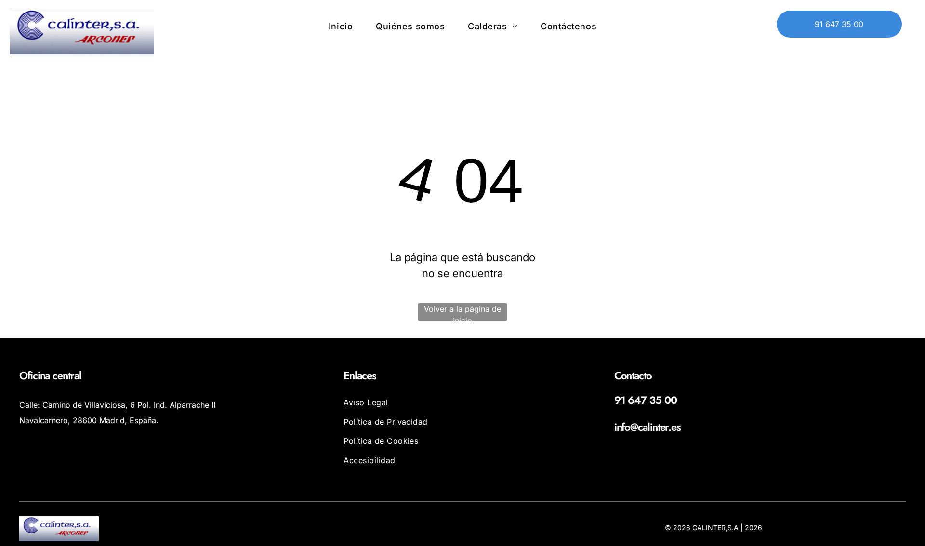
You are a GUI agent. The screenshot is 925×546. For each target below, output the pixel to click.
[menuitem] (340, 26)
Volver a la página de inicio (462, 312)
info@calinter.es (647, 427)
